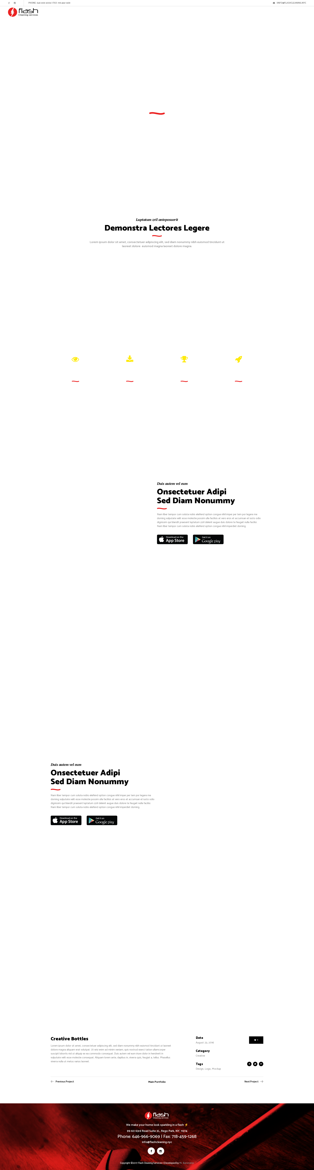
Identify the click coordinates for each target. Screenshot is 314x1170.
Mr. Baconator (186, 1163)
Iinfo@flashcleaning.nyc (291, 3)
